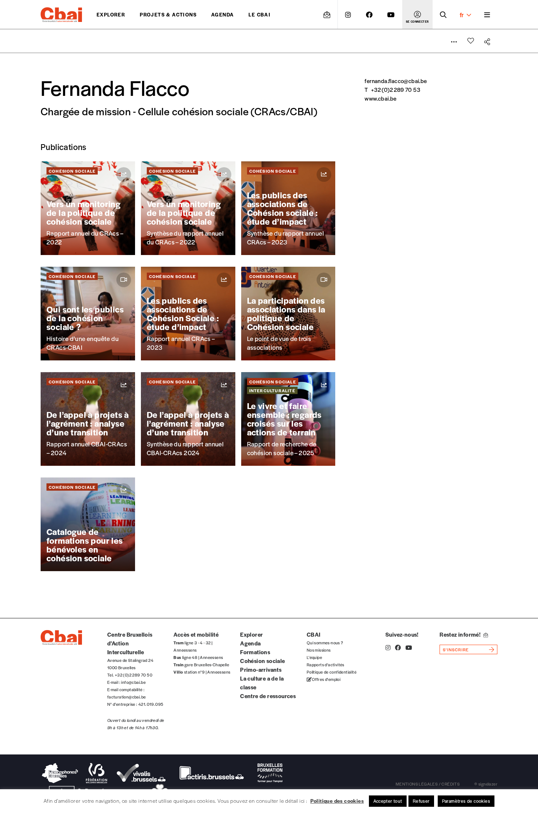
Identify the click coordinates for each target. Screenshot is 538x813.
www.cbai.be (380, 98)
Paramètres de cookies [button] (466, 801)
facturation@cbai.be (126, 697)
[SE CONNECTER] (417, 14)
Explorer (111, 14)
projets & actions (168, 14)
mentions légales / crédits (428, 784)
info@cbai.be (133, 682)
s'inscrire (456, 649)
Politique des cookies (337, 800)
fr (462, 14)
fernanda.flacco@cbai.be (396, 81)
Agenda (222, 14)
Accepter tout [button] (387, 801)
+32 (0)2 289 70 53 (395, 89)
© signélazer (485, 784)
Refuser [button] (421, 801)
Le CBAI (259, 14)
